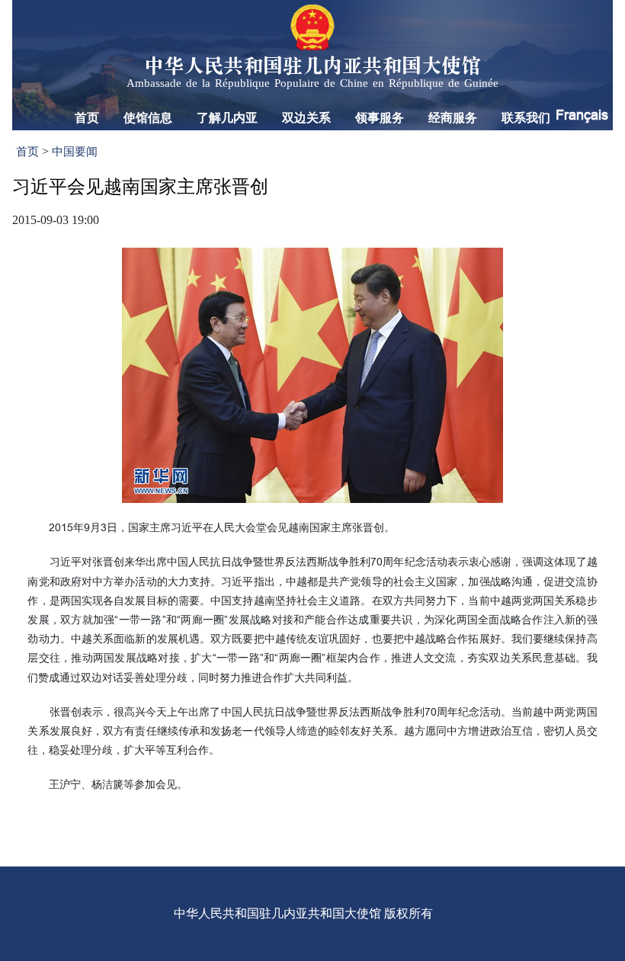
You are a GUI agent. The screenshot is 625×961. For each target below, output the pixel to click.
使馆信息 (147, 117)
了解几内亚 (227, 117)
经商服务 (452, 117)
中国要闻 (75, 152)
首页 (87, 117)
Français (582, 115)
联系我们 (526, 117)
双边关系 (306, 117)
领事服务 (379, 117)
